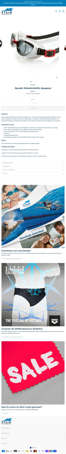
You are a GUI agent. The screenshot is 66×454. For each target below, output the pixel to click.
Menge (33, 99)
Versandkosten (36, 93)
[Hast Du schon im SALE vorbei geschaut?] (33, 373)
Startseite (32, 84)
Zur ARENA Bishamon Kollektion (13, 337)
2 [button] (32, 81)
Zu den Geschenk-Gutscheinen (12, 258)
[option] (33, 2)
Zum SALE (5, 413)
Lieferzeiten (7, 166)
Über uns (4, 438)
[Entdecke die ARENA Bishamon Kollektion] (33, 294)
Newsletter (5, 443)
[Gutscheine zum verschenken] (33, 216)
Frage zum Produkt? (9, 169)
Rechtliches (5, 433)
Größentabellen (8, 162)
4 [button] (35, 81)
